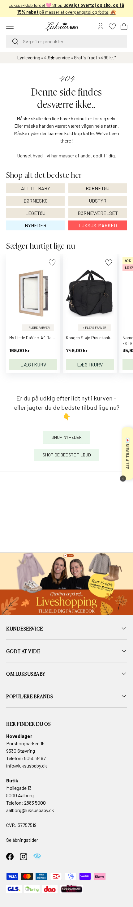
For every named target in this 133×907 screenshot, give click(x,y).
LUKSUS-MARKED (98, 225)
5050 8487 (35, 758)
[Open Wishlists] (112, 26)
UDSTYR (97, 200)
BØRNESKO (36, 200)
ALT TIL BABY (35, 188)
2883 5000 (35, 803)
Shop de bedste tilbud (66, 454)
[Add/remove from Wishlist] (52, 262)
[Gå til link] (66, 584)
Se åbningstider (22, 840)
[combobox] (66, 41)
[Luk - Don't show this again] (123, 479)
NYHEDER (35, 225)
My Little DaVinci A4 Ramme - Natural (44, 337)
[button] (124, 26)
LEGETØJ (35, 213)
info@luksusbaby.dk (26, 765)
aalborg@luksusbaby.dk (30, 810)
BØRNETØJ (97, 188)
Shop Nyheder (66, 437)
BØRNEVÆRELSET (98, 213)
